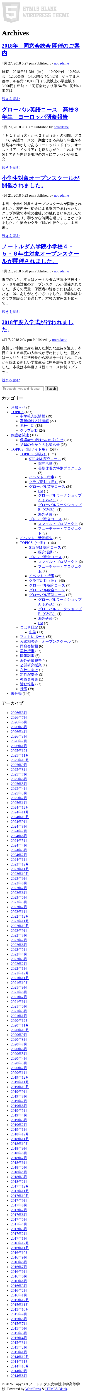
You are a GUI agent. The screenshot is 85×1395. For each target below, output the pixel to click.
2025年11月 (20, 755)
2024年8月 (19, 826)
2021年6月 (19, 1002)
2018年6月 (19, 1163)
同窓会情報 (29, 646)
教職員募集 (29, 679)
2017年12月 (20, 1186)
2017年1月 (19, 1238)
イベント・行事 (41, 477)
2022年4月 (19, 954)
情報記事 (27, 656)
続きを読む (11, 99)
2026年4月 (19, 732)
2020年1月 (19, 1073)
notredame (61, 63)
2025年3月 (19, 793)
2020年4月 (19, 1058)
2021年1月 (19, 1016)
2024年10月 (20, 817)
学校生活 (27, 426)
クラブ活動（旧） (43, 482)
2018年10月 (20, 1144)
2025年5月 (19, 784)
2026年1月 (19, 746)
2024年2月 (19, 855)
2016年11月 (20, 1248)
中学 (32, 632)
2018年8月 (19, 1153)
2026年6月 (19, 722)
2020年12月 (20, 1020)
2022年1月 (19, 968)
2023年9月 (19, 878)
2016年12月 (20, 1243)
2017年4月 (19, 1224)
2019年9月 (19, 1091)
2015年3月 (19, 1342)
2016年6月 (19, 1271)
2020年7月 (19, 1044)
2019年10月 (20, 1087)
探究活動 (45, 463)
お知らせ (18, 407)
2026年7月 (19, 717)
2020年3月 (19, 1063)
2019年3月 (19, 1120)
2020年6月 (19, 1049)
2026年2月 (19, 741)
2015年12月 (20, 1300)
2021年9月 (19, 987)
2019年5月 (19, 1110)
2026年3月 (19, 736)
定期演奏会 (29, 675)
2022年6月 (19, 945)
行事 (23, 689)
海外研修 (45, 514)
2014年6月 (19, 1376)
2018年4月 (19, 1172)
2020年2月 (19, 1068)
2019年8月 (19, 1096)
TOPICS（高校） (33, 454)
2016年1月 (19, 1295)
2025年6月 (19, 779)
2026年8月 (19, 713)
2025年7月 (19, 774)
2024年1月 (19, 859)
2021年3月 (19, 1011)
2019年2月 (19, 1125)
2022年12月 (20, 916)
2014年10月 (20, 1366)
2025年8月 (19, 769)
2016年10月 (20, 1253)
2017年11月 (20, 1191)
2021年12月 (20, 973)
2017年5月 (19, 1219)
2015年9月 (19, 1314)
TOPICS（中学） (33, 543)
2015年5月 (19, 1333)
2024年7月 (19, 831)
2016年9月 (19, 1257)
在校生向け (29, 670)
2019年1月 (19, 1129)
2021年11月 (20, 978)
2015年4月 (19, 1338)
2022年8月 (19, 935)
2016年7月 (19, 1267)
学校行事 (27, 651)
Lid (40, 491)
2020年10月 (20, 1030)
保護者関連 (20, 435)
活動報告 (27, 684)
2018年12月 (20, 1134)
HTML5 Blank (56, 1389)
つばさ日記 (29, 627)
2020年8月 (19, 1039)
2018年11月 (20, 1139)
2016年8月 (19, 1262)
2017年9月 (19, 1200)
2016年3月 (19, 1286)
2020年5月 (19, 1054)
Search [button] (51, 388)
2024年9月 (19, 822)
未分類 (16, 693)
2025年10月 (20, 760)
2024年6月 (19, 836)
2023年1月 (19, 912)
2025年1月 (19, 803)
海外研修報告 (31, 660)
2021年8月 (19, 992)
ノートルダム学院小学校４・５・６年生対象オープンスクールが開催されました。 (40, 254)
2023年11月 (20, 869)
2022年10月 (20, 926)
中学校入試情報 (32, 416)
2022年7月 (19, 940)
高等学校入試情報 (34, 421)
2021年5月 (19, 1006)
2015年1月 (19, 1352)
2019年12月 (20, 1077)
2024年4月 (19, 845)
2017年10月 (20, 1196)
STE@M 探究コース (45, 459)
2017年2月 (19, 1234)
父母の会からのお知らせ (40, 445)
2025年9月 (19, 765)
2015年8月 (19, 1319)
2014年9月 (19, 1371)
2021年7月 (19, 997)
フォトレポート (32, 637)
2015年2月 (19, 1347)
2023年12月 (20, 864)
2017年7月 (19, 1210)
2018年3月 (19, 1177)
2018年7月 (19, 1158)
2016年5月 (19, 1276)
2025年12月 (20, 751)
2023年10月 (20, 874)
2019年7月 (19, 1101)
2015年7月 (19, 1324)
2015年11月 (20, 1305)
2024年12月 (20, 807)
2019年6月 (19, 1106)
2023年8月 (19, 883)
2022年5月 (19, 949)
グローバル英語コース (47, 486)
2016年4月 (19, 1281)
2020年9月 (19, 1035)
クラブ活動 (29, 430)
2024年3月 (19, 850)
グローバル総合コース (47, 590)
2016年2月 (19, 1290)
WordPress (33, 1389)
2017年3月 (19, 1229)
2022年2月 (19, 964)
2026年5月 (19, 727)
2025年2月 (19, 798)
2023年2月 (19, 907)
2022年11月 (20, 921)
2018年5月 (19, 1167)
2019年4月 (19, 1115)
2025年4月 (19, 788)
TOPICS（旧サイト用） (30, 449)
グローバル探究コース (47, 585)
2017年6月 (19, 1215)
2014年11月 (20, 1361)
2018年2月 (19, 1181)
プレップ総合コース (45, 519)
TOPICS (17, 412)
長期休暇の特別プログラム (60, 468)
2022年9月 (19, 930)
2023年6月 (19, 893)
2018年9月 (19, 1148)
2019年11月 (20, 1082)
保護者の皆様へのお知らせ (41, 440)
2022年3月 (19, 959)
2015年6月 (19, 1328)
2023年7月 (19, 888)
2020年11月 (20, 1025)
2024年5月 (19, 841)
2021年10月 (20, 983)
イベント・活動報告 (36, 538)
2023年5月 (19, 897)
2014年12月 (20, 1357)
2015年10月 (20, 1309)
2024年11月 (20, 812)
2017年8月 (19, 1205)
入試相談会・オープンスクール (45, 641)
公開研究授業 (31, 665)
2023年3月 (19, 902)
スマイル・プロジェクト (58, 524)
